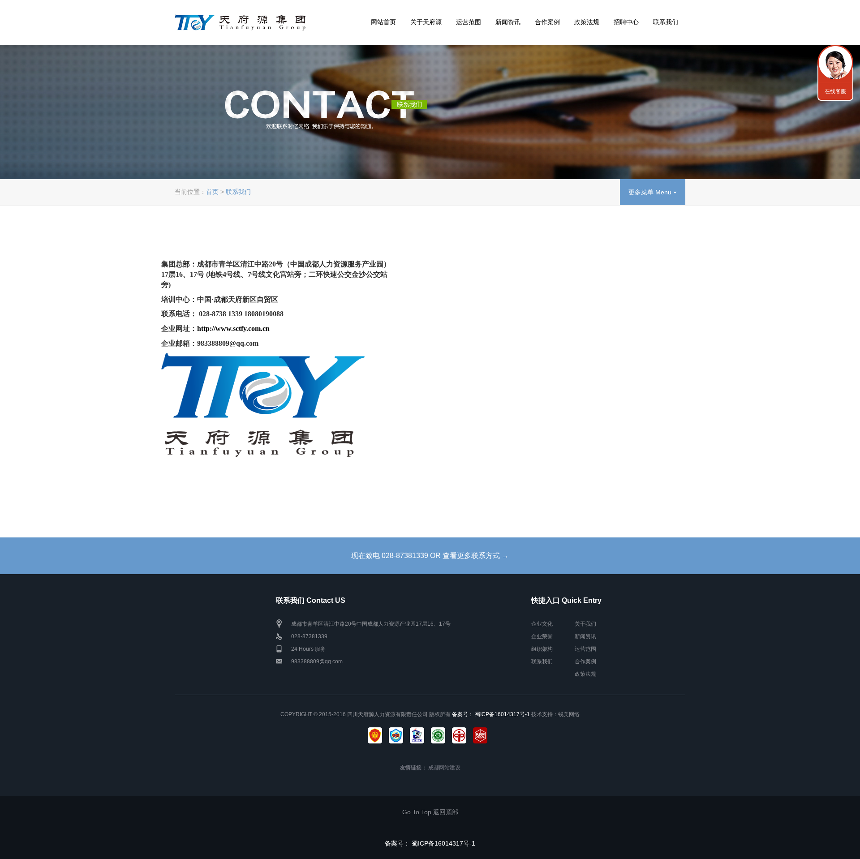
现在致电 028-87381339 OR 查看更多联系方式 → (430, 555)
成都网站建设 (444, 768)
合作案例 (547, 22)
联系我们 (665, 22)
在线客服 (835, 91)
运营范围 (468, 22)
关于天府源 (426, 22)
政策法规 (586, 22)
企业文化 (542, 624)
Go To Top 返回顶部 (430, 812)
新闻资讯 (507, 22)
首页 (212, 191)
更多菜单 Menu (650, 192)
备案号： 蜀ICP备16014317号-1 (491, 714)
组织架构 (542, 649)
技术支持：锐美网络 (555, 714)
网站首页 (383, 22)
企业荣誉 (542, 636)
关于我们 (585, 624)
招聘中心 (626, 22)
